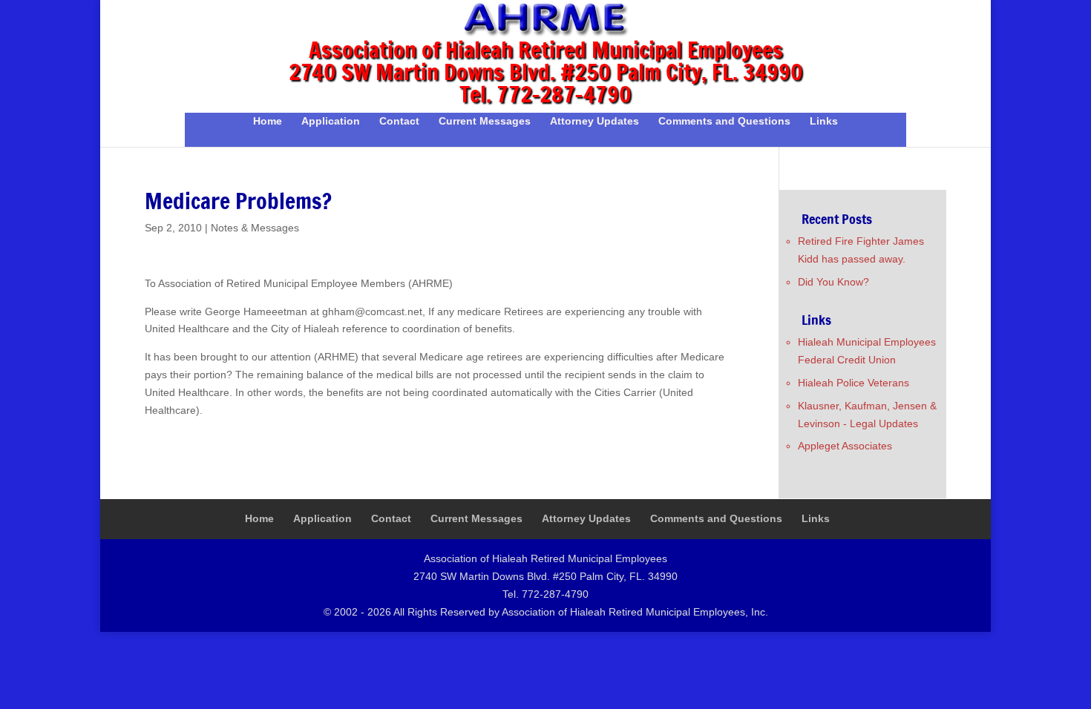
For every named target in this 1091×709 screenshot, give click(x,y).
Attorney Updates (594, 121)
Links (824, 121)
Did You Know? (833, 282)
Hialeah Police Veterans (853, 383)
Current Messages (485, 121)
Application (330, 121)
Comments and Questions (724, 121)
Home (267, 121)
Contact (399, 121)
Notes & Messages (255, 228)
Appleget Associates (845, 446)
